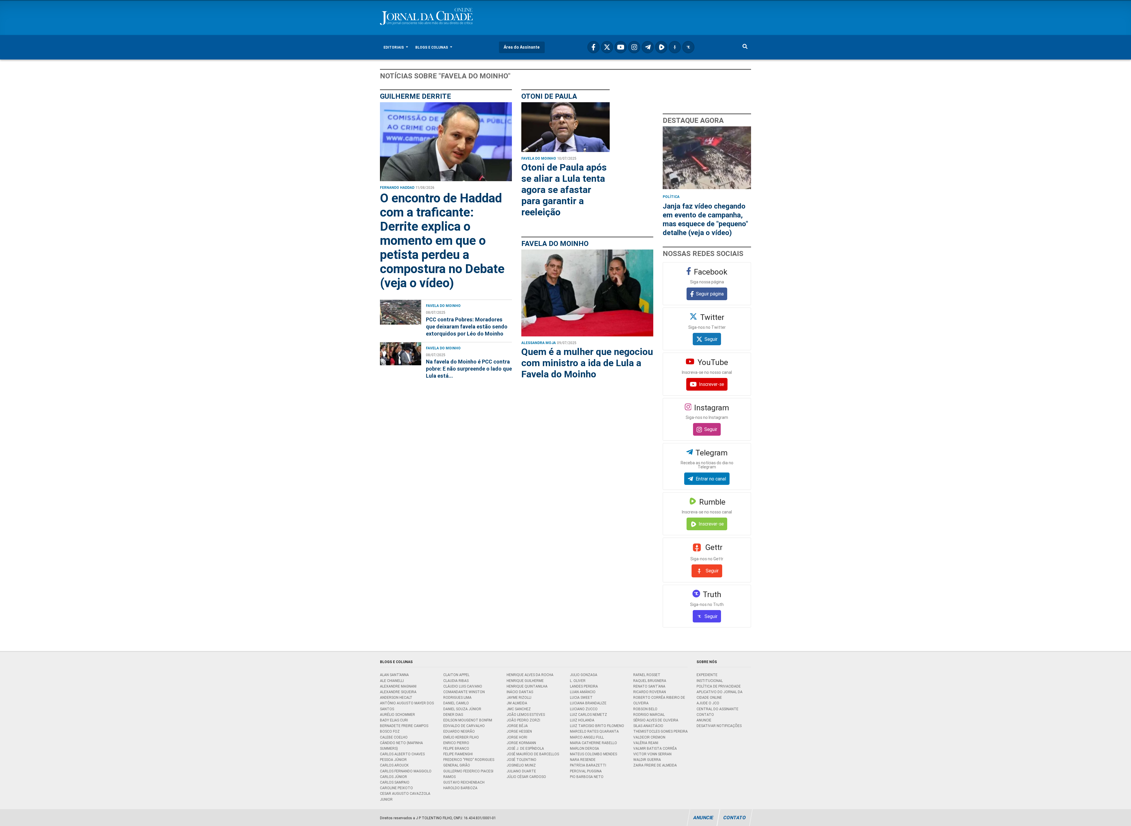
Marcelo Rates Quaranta (594, 731)
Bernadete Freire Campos (404, 725)
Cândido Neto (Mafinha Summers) (401, 746)
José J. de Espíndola (525, 748)
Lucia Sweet (581, 697)
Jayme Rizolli (519, 697)
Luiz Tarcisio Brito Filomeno (597, 725)
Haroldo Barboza (460, 788)
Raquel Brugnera (649, 680)
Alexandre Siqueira (398, 692)
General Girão (456, 765)
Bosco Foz (390, 731)
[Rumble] (661, 47)
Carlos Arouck (394, 765)
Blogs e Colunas (432, 47)
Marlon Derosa (584, 748)
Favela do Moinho (443, 305)
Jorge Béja (517, 725)
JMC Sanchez (519, 709)
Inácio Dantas (520, 692)
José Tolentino (521, 759)
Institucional (710, 680)
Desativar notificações (719, 725)
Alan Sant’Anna (394, 675)
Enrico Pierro (456, 743)
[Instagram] (634, 47)
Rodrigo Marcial (649, 714)
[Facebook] (593, 47)
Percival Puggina (586, 771)
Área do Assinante (522, 47)
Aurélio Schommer (397, 714)
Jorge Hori (517, 737)
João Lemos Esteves (526, 714)
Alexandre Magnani (398, 686)
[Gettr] (675, 47)
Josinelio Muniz (521, 765)
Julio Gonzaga (583, 675)
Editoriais (394, 47)
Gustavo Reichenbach (464, 782)
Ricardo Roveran (649, 692)
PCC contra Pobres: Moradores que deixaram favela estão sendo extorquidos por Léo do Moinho (466, 326)
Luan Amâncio (583, 692)
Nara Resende (583, 759)
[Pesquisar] (745, 47)
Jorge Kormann (521, 743)
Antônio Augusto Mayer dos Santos (407, 706)
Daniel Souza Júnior (462, 709)
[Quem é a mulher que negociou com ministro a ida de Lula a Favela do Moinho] (587, 293)
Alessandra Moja (538, 343)
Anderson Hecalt (396, 697)
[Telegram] (647, 47)
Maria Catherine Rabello (593, 743)
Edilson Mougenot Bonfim (467, 720)
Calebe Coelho (394, 737)
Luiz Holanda (582, 720)
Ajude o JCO (708, 703)
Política (671, 196)
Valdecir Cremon (649, 737)
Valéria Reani (645, 743)
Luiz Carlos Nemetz (588, 714)
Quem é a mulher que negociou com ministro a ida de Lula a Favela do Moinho (587, 363)
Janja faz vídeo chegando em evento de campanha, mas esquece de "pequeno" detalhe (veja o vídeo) (705, 219)
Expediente (707, 675)
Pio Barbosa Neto (586, 776)
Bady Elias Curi (394, 720)
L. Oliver (578, 680)
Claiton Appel (456, 675)
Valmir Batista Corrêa (655, 748)
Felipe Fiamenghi (458, 754)
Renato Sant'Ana (649, 686)
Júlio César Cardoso (526, 776)
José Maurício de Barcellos (533, 754)
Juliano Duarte (521, 771)
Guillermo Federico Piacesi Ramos (468, 774)
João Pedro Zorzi (523, 720)
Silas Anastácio (648, 725)
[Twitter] (607, 47)
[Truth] (688, 47)
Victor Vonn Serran (652, 754)
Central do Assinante (717, 709)
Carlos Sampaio (394, 782)
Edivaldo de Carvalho (464, 725)
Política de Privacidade (719, 686)
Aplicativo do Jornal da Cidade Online (720, 695)
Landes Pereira (584, 686)
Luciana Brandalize (588, 703)
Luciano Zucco (584, 709)
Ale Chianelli (392, 680)
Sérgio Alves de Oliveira (655, 720)
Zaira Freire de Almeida (655, 765)
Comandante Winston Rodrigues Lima (464, 695)
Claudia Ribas (456, 680)
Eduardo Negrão (459, 731)
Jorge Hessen (519, 731)
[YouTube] (620, 47)
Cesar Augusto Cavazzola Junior (405, 796)
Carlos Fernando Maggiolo (405, 771)
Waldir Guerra (647, 759)
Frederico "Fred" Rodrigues (468, 759)
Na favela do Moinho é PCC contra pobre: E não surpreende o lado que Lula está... (469, 368)
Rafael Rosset (646, 675)
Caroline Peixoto (396, 788)
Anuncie (704, 720)
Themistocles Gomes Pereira (660, 731)
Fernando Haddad (397, 187)
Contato (705, 714)
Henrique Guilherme (525, 680)
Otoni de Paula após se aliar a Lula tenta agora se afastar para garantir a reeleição (564, 190)
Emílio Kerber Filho (461, 737)
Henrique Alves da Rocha (530, 675)
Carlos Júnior (393, 776)
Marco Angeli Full (587, 737)
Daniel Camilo (456, 703)
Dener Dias (453, 714)
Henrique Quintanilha (527, 686)
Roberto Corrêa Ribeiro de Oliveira (659, 700)
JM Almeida (517, 703)
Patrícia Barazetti (588, 765)
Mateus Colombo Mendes (593, 754)
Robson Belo (645, 709)
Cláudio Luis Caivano (462, 686)
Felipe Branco (456, 748)
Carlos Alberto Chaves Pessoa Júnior (402, 757)
